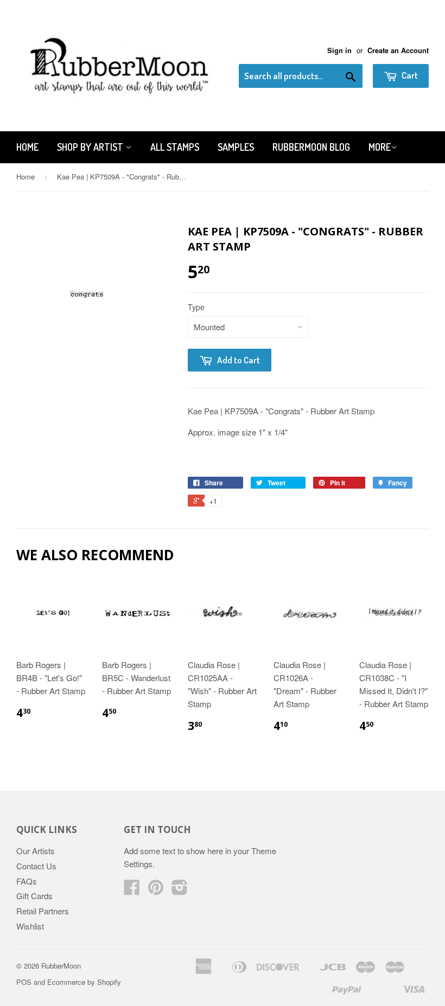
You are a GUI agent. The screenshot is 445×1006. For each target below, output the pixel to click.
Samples (236, 147)
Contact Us (36, 866)
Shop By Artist (91, 147)
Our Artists (35, 850)
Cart (409, 75)
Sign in (339, 50)
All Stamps (174, 147)
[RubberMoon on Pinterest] (156, 890)
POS (23, 982)
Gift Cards (34, 895)
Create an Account (398, 50)
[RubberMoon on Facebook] (132, 890)
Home (27, 147)
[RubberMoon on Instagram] (179, 890)
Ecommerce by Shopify (84, 982)
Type (196, 307)
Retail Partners (42, 911)
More (379, 147)
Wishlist (30, 926)
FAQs (26, 881)
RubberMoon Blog (311, 147)
